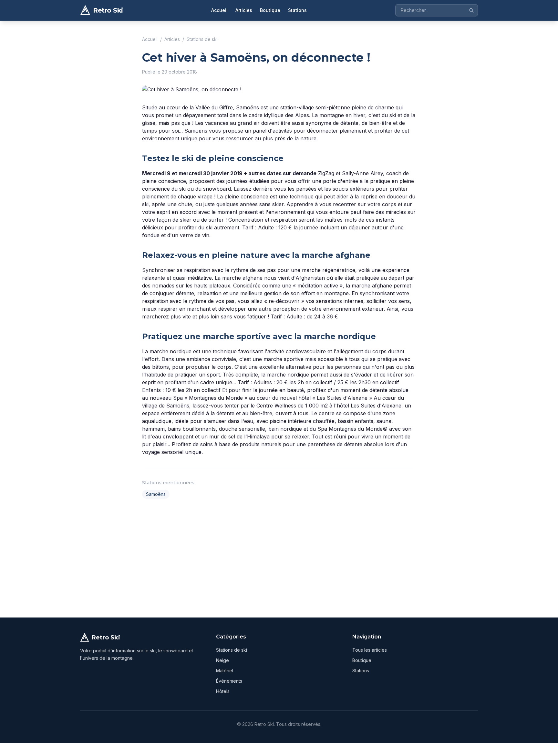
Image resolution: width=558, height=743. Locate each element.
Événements (229, 681)
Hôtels (223, 691)
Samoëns (156, 494)
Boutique (270, 10)
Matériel (224, 670)
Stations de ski (202, 39)
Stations (297, 10)
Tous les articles (369, 650)
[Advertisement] (279, 557)
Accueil (219, 10)
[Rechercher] (471, 10)
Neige (222, 660)
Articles (243, 10)
